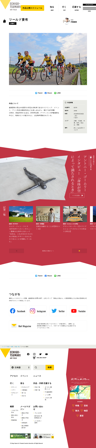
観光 (77, 411)
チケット (14, 387)
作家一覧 (37, 390)
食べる (24, 393)
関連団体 (14, 420)
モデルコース (14, 394)
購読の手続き (25, 414)
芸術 (86, 406)
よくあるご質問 (37, 421)
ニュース (37, 376)
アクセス (14, 376)
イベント (24, 376)
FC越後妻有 (48, 392)
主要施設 (24, 390)
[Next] (79, 251)
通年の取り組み (14, 416)
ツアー (13, 390)
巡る (22, 383)
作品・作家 (10, 346)
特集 (77, 406)
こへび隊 (47, 395)
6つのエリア (25, 387)
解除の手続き (25, 419)
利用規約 (24, 422)
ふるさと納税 (48, 398)
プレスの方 (38, 413)
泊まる (24, 395)
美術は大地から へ (48, 251)
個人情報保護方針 (25, 426)
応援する (47, 383)
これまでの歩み (14, 411)
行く (12, 383)
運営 (82, 416)
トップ (3, 346)
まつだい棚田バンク (48, 388)
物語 (86, 411)
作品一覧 (17, 346)
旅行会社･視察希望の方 (38, 417)
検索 (50, 367)
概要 (12, 406)
